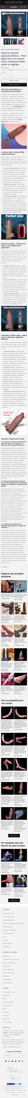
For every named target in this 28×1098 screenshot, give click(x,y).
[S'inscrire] (22, 1055)
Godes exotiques (7, 979)
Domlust (8, 1086)
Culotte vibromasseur (8, 969)
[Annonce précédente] (2, 2)
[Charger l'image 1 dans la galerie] (7, 41)
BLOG (4, 1008)
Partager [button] (5, 567)
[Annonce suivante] (25, 2)
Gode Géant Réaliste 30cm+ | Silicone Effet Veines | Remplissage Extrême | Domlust (7, 640)
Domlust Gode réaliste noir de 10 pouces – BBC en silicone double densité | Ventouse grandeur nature (20, 617)
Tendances (5, 1012)
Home (2, 49)
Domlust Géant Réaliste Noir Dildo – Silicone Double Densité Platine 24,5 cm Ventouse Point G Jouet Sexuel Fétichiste (7, 618)
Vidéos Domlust (7, 1005)
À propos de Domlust (8, 916)
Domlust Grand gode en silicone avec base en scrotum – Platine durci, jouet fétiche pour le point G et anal (20, 641)
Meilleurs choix (7, 995)
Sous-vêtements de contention (11, 959)
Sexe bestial (6, 976)
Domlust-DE (6, 1015)
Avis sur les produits (8, 1002)
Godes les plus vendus (9, 962)
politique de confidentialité (10, 930)
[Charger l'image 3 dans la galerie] (21, 41)
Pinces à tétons (7, 966)
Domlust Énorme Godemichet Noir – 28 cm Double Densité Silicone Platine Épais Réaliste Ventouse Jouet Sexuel (6, 664)
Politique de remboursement (16, 1088)
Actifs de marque (7, 943)
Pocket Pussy (6, 956)
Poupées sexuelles (7, 983)
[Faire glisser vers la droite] (26, 41)
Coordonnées (20, 1092)
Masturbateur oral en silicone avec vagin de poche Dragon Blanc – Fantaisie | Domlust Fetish (20, 890)
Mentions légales (14, 1094)
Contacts (5, 940)
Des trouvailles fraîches (9, 992)
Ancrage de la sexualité (12, 49)
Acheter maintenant (14, 85)
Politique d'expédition (8, 920)
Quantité (3, 72)
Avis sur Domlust (7, 1022)
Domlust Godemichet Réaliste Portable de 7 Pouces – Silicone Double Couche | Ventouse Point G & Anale (7, 689)
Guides (4, 998)
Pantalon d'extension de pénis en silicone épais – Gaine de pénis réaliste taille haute (6, 890)
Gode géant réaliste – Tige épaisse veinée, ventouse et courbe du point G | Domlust (7, 595)
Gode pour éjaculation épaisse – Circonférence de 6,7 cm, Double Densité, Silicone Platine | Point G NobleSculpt (20, 689)
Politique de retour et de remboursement (13, 923)
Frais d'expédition (10, 69)
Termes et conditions (8, 933)
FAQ (4, 936)
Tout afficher (14, 835)
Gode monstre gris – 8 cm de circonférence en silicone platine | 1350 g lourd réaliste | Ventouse (20, 596)
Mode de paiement (7, 927)
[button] (3, 7)
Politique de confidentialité (9, 1090)
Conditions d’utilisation (21, 1090)
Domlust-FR (6, 1019)
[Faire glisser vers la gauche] (1, 41)
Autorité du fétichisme (8, 913)
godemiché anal (18, 106)
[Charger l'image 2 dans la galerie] (14, 41)
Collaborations (6, 947)
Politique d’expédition (11, 1092)
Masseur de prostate (8, 973)
